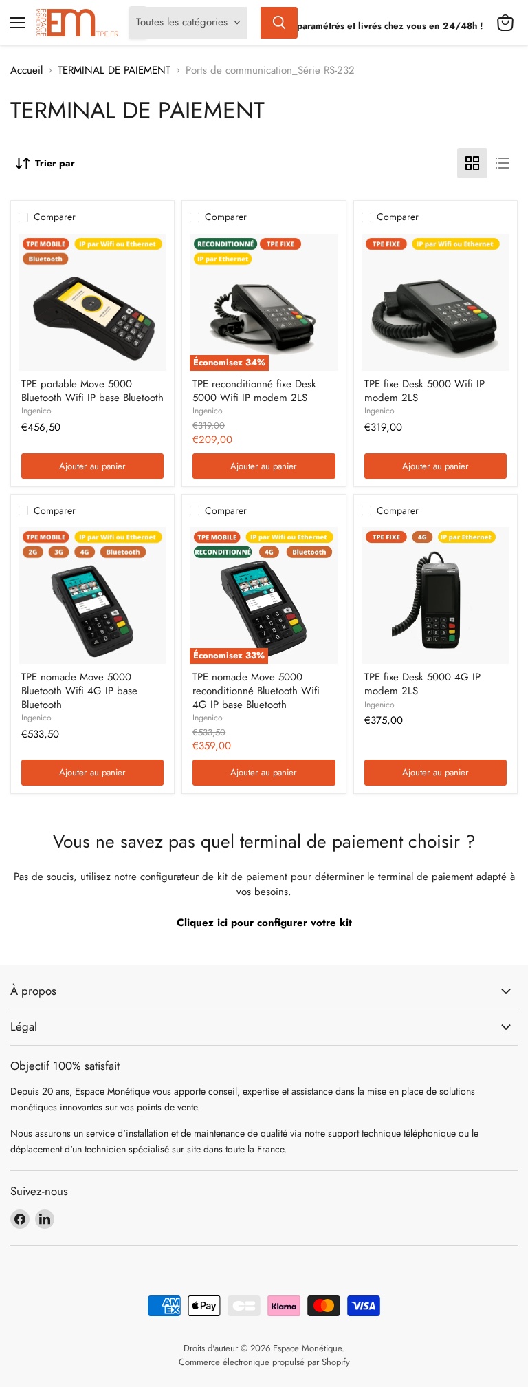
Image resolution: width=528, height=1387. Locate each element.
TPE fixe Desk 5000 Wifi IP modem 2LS (424, 390)
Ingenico (36, 411)
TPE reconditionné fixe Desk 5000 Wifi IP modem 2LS (254, 390)
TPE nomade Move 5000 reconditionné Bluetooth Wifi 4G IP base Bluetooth (256, 690)
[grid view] (472, 163)
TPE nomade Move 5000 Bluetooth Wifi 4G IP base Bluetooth (79, 690)
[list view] (502, 163)
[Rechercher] (279, 23)
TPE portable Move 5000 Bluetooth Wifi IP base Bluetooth (92, 390)
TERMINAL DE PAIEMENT (114, 70)
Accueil (26, 70)
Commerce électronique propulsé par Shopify (264, 1361)
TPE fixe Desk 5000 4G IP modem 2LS (422, 683)
